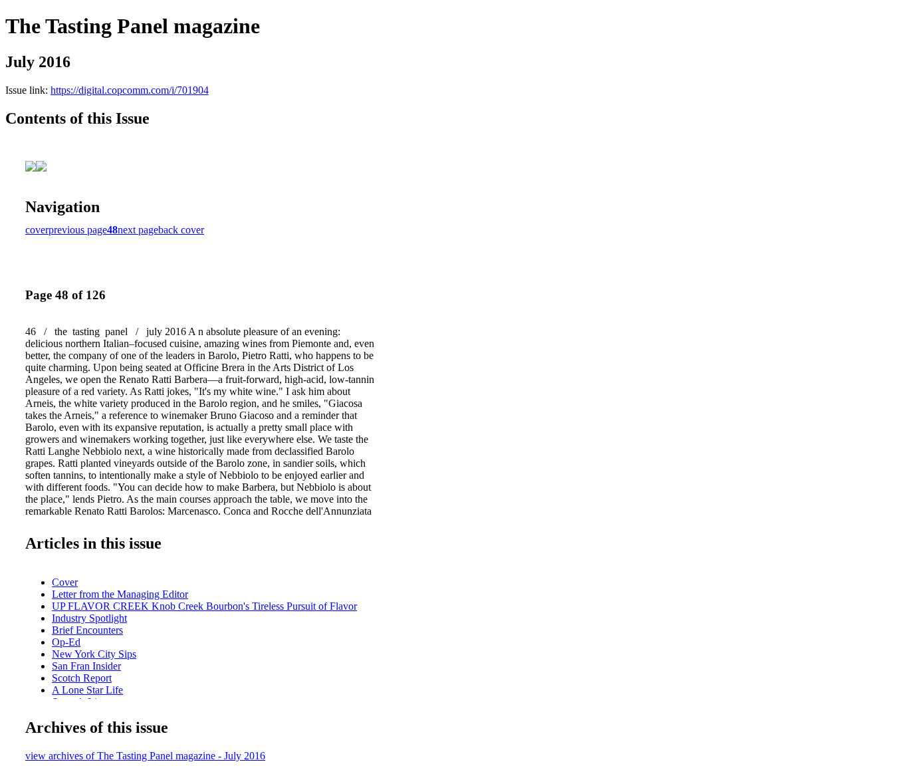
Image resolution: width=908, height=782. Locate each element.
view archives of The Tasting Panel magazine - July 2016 (145, 755)
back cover (181, 229)
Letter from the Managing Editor (120, 594)
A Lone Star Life (87, 690)
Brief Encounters (87, 630)
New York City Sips (94, 654)
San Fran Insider (86, 666)
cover (37, 229)
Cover (65, 582)
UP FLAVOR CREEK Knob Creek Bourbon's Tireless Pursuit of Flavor (204, 606)
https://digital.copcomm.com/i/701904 (130, 90)
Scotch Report (82, 678)
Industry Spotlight (89, 618)
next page (138, 229)
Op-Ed (66, 642)
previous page (78, 229)
